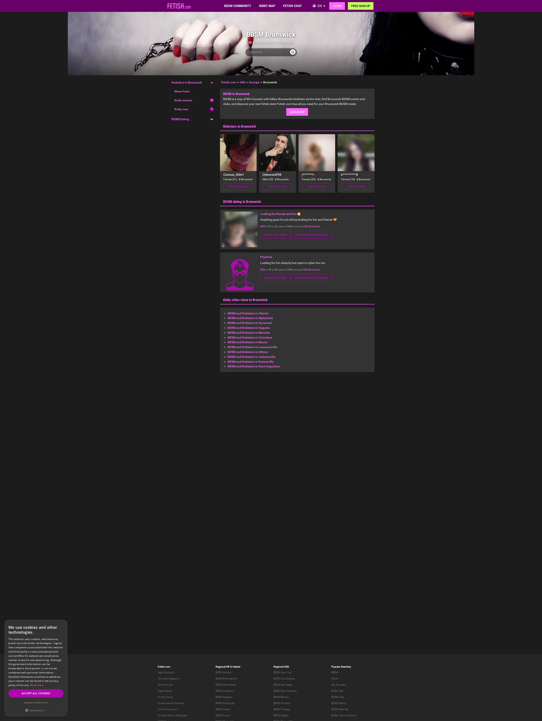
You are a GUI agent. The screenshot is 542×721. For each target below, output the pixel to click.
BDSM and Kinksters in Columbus (250, 337)
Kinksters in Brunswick (186, 82)
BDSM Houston (282, 703)
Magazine (173, 678)
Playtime (266, 257)
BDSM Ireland (223, 709)
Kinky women (183, 100)
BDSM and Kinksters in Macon (248, 342)
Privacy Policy (165, 697)
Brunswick (314, 226)
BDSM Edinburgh (225, 703)
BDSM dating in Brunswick (242, 201)
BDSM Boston (281, 697)
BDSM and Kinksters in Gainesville (251, 361)
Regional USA (281, 666)
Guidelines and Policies (171, 703)
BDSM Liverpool (224, 690)
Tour (160, 678)
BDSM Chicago (282, 709)
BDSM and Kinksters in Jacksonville (251, 356)
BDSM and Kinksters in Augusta (249, 327)
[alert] (36, 668)
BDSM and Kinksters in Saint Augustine (254, 366)
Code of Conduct (167, 709)
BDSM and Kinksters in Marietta (249, 332)
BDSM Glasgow (224, 697)
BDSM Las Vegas (283, 684)
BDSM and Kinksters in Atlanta (248, 313)
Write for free (238, 186)
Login (337, 6)
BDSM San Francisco (285, 690)
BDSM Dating (180, 119)
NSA (262, 226)
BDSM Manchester (226, 684)
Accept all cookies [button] (36, 693)
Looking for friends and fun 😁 (280, 214)
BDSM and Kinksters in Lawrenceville (252, 347)
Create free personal (312, 235)
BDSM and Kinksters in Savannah (250, 323)
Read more (37, 685)
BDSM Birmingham (226, 678)
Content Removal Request (172, 715)
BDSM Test (337, 690)
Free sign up (360, 6)
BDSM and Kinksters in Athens (248, 352)
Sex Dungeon (338, 684)
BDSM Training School (344, 715)
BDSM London (224, 672)
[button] (36, 710)
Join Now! (297, 112)
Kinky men (181, 109)
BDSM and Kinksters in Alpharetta (250, 318)
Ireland (236, 666)
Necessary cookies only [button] (36, 702)
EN (320, 6)
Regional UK (223, 666)
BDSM (334, 672)
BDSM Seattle (281, 715)
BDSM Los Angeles (284, 678)
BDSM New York (283, 672)
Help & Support (166, 672)
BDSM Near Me (339, 709)
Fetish (334, 678)
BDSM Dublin (223, 715)
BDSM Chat (337, 697)
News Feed (181, 91)
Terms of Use (165, 684)
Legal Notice (165, 690)
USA (305, 226)
